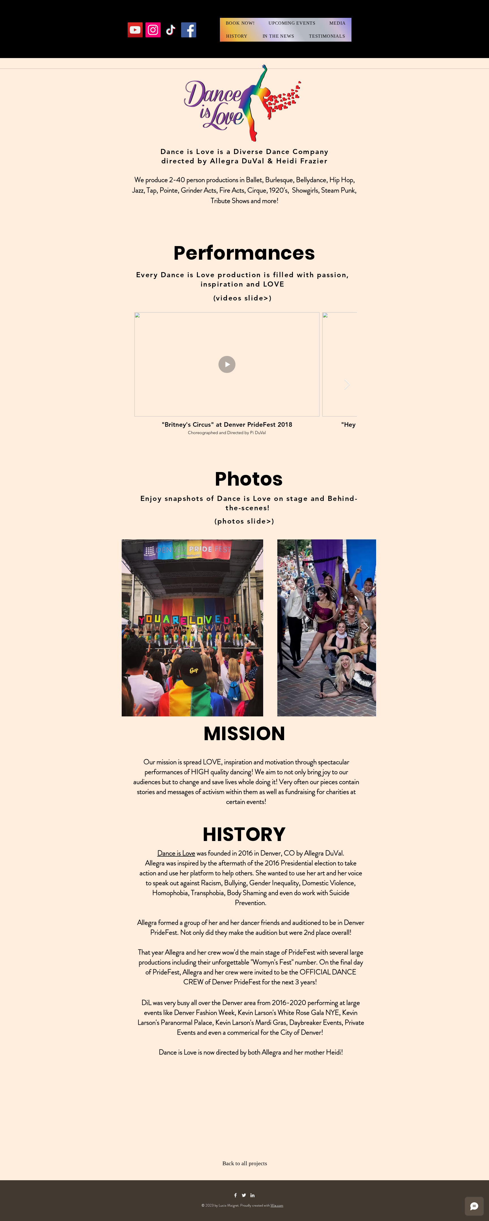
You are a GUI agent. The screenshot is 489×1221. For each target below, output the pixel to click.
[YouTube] (135, 29)
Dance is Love (176, 853)
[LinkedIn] (252, 1195)
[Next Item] (347, 384)
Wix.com (277, 1205)
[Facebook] (188, 29)
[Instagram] (152, 29)
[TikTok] (170, 29)
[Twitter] (244, 1195)
